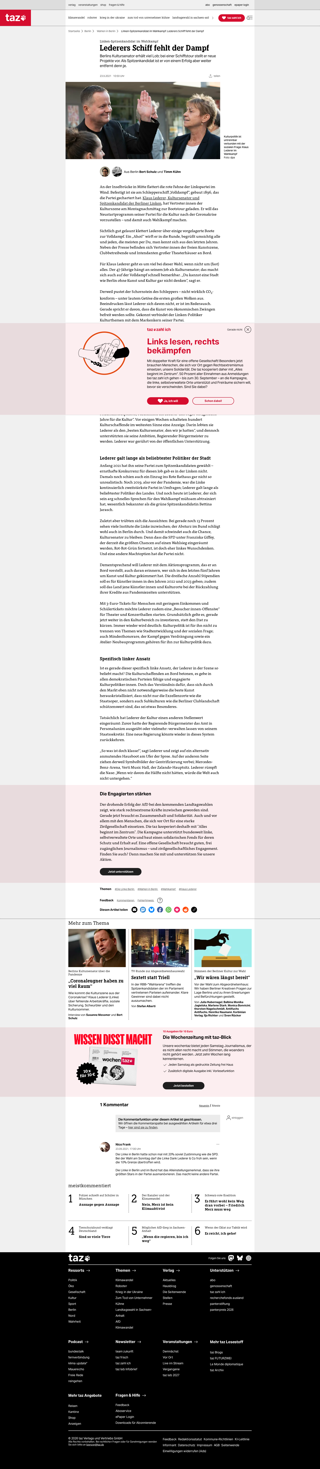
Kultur (72, 1298)
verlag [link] (72, 4)
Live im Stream (173, 1363)
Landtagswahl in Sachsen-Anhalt (134, 1313)
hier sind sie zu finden (142, 1127)
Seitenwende (230, 1445)
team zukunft (124, 1351)
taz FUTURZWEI (220, 1358)
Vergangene (171, 1369)
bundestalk (76, 1351)
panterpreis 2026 (222, 1310)
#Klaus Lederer (188, 889)
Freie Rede (75, 1375)
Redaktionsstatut (190, 1439)
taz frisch (122, 1357)
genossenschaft (221, 1286)
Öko (71, 1286)
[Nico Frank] (105, 1147)
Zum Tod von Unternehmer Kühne (134, 1301)
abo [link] (207, 4)
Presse (167, 1304)
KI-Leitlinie (242, 1439)
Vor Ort (168, 1357)
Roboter (121, 1286)
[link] (77, 18)
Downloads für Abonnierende (136, 1423)
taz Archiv (217, 1370)
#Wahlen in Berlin (148, 889)
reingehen (75, 1381)
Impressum (205, 1445)
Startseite (74, 31)
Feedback (122, 1405)
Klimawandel (124, 1280)
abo (212, 1280)
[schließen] (248, 329)
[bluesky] (240, 1259)
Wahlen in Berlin (106, 31)
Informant (170, 1445)
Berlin (87, 31)
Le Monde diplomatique (226, 1364)
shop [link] (103, 4)
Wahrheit (74, 1322)
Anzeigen (74, 1424)
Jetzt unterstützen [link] (120, 871)
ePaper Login (125, 1417)
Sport (72, 1304)
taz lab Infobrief (126, 1369)
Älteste (216, 1105)
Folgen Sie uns (217, 1258)
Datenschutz (187, 1445)
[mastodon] (231, 1259)
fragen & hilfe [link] (116, 4)
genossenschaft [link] (222, 4)
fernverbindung (78, 1357)
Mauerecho (76, 1369)
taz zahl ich (217, 1292)
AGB (217, 1445)
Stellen (167, 1298)
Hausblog (169, 1286)
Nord (71, 1316)
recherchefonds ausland (227, 1298)
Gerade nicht (234, 329)
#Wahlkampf (168, 889)
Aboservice (123, 1411)
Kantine (73, 1412)
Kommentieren (126, 900)
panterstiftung (220, 1304)
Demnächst (171, 1351)
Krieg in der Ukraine (129, 1292)
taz (79, 1258)
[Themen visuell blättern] (212, 18)
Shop (72, 1418)
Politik (72, 1280)
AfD (118, 1322)
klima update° (77, 1363)
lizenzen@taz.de (95, 1444)
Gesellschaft (76, 1292)
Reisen (73, 1406)
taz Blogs (216, 1352)
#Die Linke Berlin (125, 889)
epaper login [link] (241, 4)
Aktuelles (169, 1280)
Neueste (204, 1105)
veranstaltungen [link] (88, 4)
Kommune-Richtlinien (219, 1439)
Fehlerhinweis (146, 900)
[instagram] (249, 1259)
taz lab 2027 (171, 1375)
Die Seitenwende (174, 1292)
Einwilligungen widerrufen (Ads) (184, 1451)
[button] (250, 18)
